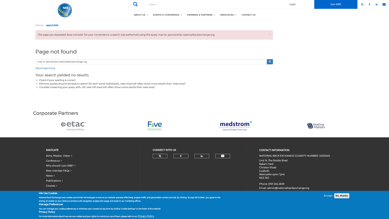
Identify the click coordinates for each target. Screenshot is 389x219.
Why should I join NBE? (60, 165)
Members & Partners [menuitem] (200, 15)
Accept (328, 195)
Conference (53, 160)
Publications (53, 180)
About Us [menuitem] (139, 15)
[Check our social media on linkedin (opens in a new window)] (202, 156)
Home (39, 25)
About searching (45, 68)
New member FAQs (57, 170)
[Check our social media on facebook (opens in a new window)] (181, 156)
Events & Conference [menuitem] (166, 15)
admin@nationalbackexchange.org (288, 188)
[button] (270, 34)
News (49, 175)
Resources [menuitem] (227, 15)
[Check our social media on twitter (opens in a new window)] (160, 156)
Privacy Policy (146, 216)
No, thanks (342, 195)
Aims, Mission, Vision (58, 155)
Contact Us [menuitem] (249, 15)
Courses (50, 185)
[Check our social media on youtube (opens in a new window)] (222, 156)
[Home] (64, 10)
